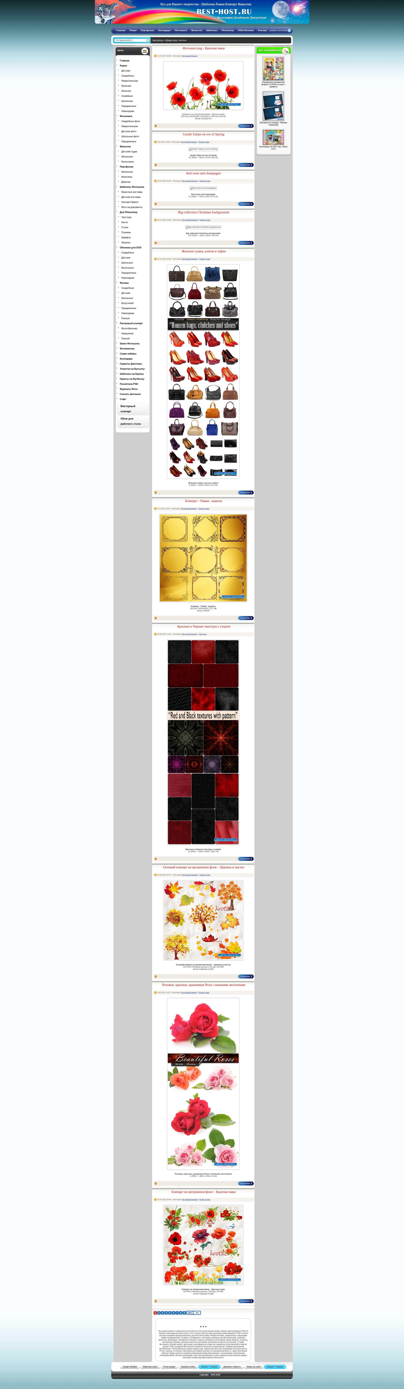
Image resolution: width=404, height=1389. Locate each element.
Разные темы (204, 142)
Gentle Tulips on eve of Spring (203, 134)
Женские (126, 91)
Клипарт (262, 30)
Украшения (127, 333)
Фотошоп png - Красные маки (204, 48)
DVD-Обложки (246, 30)
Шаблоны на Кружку (132, 373)
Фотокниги (181, 30)
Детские (125, 70)
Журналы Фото (129, 389)
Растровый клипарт (131, 323)
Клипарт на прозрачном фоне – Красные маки (204, 1192)
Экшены (125, 242)
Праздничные (128, 106)
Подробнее (245, 126)
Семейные (127, 96)
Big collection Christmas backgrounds (203, 212)
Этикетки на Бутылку (132, 368)
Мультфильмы (129, 328)
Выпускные (127, 161)
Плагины (126, 232)
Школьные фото (130, 136)
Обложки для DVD (130, 247)
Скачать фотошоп (130, 394)
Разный (125, 338)
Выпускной (127, 303)
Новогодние (127, 111)
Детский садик (129, 151)
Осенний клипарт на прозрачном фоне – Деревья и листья (203, 867)
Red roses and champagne (203, 173)
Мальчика (126, 176)
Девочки (125, 181)
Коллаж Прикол (129, 202)
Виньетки (196, 30)
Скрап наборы (128, 353)
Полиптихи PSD (129, 384)
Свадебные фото (130, 121)
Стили (124, 227)
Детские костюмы (131, 197)
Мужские (126, 85)
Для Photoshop (128, 212)
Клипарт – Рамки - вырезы (203, 501)
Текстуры (126, 217)
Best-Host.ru (158, 40)
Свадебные (127, 75)
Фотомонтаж (127, 348)
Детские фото (128, 131)
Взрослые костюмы (132, 192)
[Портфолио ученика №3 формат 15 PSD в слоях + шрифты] (273, 80)
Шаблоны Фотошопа (132, 187)
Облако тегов (171, 40)
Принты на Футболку (132, 379)
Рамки (133, 30)
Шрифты (126, 237)
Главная (120, 30)
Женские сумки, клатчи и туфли (204, 251)
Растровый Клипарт (190, 56)
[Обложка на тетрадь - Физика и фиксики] (273, 120)
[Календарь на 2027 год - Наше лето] (273, 144)
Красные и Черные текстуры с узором (203, 626)
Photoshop (228, 30)
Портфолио (147, 30)
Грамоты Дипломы (131, 363)
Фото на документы (132, 207)
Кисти (124, 222)
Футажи (124, 283)
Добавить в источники (278, 30)
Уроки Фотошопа (129, 343)
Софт (123, 399)
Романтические (129, 80)
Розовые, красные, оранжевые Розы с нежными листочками (203, 985)
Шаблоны (211, 30)
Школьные (127, 101)
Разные (125, 318)
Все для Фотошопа (189, 634)
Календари (164, 30)
